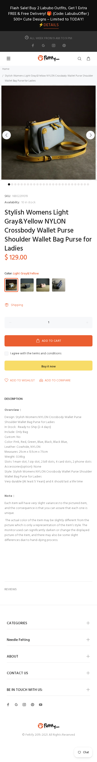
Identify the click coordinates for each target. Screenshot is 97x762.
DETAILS (51, 25)
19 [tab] (66, 184)
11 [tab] (40, 184)
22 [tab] (75, 184)
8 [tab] (31, 184)
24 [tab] (82, 184)
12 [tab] (44, 184)
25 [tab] (85, 184)
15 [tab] (53, 184)
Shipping (17, 305)
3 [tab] (15, 184)
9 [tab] (34, 184)
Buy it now (49, 366)
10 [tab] (37, 184)
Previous (6, 135)
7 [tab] (28, 184)
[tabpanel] (48, 132)
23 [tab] (78, 184)
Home (5, 69)
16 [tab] (56, 184)
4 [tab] (18, 184)
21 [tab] (72, 184)
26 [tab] (88, 184)
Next (90, 135)
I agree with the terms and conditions (35, 353)
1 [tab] (9, 184)
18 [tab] (63, 184)
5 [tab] (22, 184)
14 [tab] (50, 184)
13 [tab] (47, 184)
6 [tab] (25, 184)
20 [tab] (69, 184)
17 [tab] (59, 184)
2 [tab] (12, 184)
